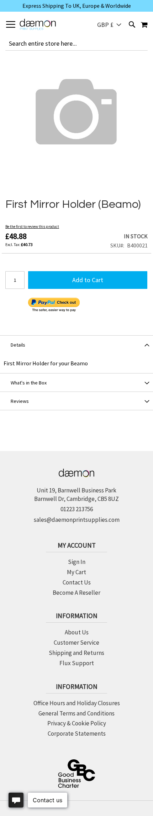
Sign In (76, 562)
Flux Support (76, 663)
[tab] (76, 344)
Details (18, 345)
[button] (109, 24)
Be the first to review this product (32, 226)
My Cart (76, 572)
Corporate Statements (77, 733)
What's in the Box (29, 383)
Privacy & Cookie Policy (76, 723)
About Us (77, 632)
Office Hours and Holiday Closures (76, 703)
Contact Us (77, 582)
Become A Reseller (76, 593)
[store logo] (38, 24)
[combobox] (76, 43)
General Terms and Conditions (76, 713)
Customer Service (76, 642)
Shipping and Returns (76, 653)
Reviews (20, 401)
